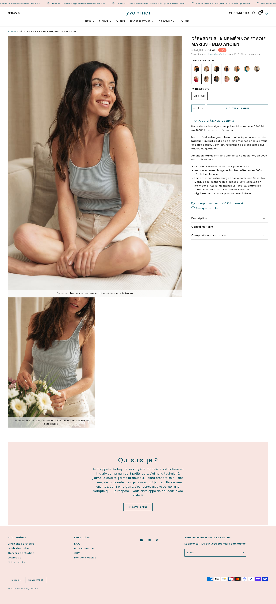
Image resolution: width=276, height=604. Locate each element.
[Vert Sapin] (237, 69)
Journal (185, 21)
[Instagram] (151, 540)
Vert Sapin (237, 69)
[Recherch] (254, 13)
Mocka (216, 69)
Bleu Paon (247, 69)
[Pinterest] (159, 539)
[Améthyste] (227, 69)
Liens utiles (82, 537)
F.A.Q (77, 543)
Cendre (257, 69)
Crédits (34, 588)
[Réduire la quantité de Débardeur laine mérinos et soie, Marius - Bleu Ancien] (194, 108)
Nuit (237, 79)
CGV (77, 553)
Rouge (196, 79)
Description (199, 218)
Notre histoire (140, 21)
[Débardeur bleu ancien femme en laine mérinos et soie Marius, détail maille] (88, 304)
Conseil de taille (202, 227)
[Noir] (196, 69)
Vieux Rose (227, 79)
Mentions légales (85, 557)
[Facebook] (143, 540)
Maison (12, 31)
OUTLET (120, 21)
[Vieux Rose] (227, 79)
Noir (196, 69)
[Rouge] (196, 79)
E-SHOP (104, 21)
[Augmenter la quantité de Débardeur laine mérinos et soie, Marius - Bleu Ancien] (202, 108)
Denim (216, 79)
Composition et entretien (208, 235)
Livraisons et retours (21, 543)
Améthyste (227, 69)
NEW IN (89, 21)
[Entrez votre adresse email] (243, 553)
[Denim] (216, 79)
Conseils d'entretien (21, 553)
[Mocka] (216, 69)
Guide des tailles (19, 548)
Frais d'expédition (217, 54)
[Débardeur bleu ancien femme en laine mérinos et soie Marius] (175, 43)
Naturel (206, 69)
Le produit (165, 21)
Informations (17, 537)
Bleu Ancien (206, 79)
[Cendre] (257, 69)
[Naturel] (206, 69)
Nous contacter (84, 548)
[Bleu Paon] (247, 69)
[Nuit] (237, 79)
